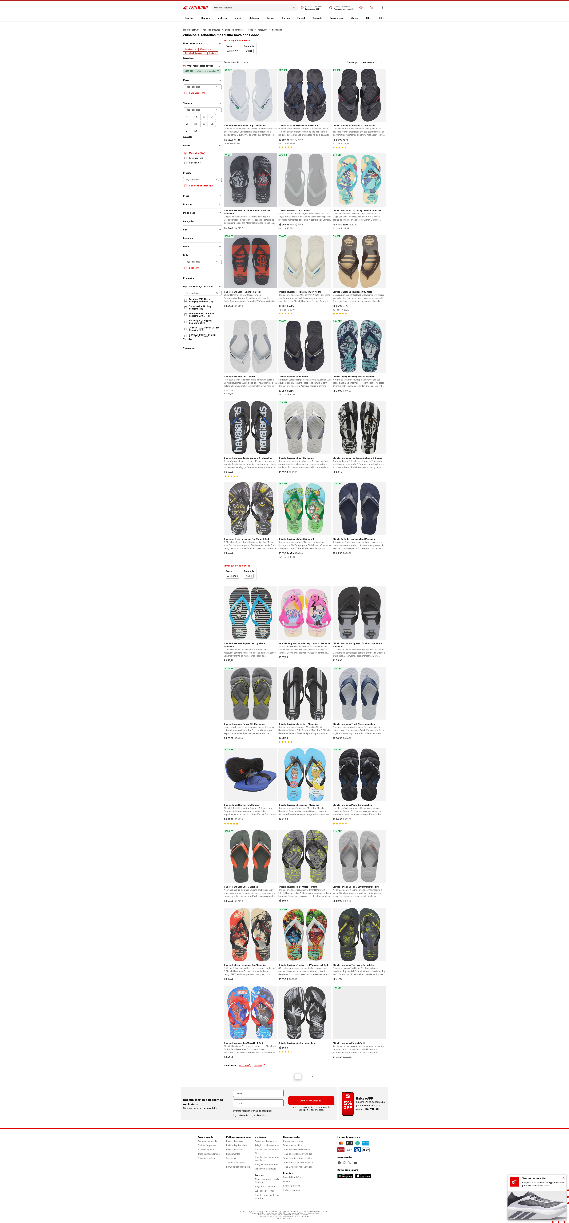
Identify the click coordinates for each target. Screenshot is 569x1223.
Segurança (231, 1158)
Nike (368, 18)
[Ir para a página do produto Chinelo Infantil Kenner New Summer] (250, 774)
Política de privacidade (236, 1145)
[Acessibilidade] (382, 7)
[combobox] (252, 7)
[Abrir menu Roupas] (276, 18)
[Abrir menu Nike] (373, 18)
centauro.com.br (191, 30)
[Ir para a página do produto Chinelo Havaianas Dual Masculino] (250, 856)
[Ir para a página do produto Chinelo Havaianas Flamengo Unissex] (250, 261)
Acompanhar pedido (207, 1141)
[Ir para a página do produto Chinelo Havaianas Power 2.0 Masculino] (359, 774)
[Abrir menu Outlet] (387, 18)
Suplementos (336, 18)
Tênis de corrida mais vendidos (297, 1154)
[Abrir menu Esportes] (196, 18)
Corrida (286, 18)
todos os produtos (211, 30)
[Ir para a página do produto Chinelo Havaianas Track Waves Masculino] (359, 693)
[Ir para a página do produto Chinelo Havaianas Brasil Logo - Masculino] (250, 95)
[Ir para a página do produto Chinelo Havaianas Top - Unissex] (305, 180)
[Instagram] (344, 1163)
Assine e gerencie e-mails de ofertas (267, 1180)
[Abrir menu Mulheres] (229, 18)
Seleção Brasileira (291, 1186)
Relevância (368, 62)
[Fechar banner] (563, 1177)
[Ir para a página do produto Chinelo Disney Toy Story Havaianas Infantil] (359, 346)
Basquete (317, 18)
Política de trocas (234, 1149)
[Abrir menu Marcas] (360, 18)
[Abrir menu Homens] (212, 18)
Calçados (254, 18)
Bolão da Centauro (292, 1190)
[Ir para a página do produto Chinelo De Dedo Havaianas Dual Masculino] (359, 508)
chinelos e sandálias (234, 30)
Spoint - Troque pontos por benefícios (267, 1196)
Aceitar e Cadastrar (311, 1100)
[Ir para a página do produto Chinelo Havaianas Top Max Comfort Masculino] (359, 856)
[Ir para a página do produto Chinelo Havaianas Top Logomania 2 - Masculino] (250, 427)
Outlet (381, 18)
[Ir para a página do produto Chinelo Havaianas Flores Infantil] (359, 1012)
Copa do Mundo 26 (292, 1177)
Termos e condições (235, 1162)
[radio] (187, 117)
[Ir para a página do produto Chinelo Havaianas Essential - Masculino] (305, 693)
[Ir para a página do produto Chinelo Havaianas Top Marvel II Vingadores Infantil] (305, 934)
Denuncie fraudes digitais (238, 1167)
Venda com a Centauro (265, 1169)
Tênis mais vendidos (292, 1145)
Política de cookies (234, 1141)
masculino (262, 30)
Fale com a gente (206, 1149)
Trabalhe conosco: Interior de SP (267, 1151)
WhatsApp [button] (243, 1066)
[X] (350, 1163)
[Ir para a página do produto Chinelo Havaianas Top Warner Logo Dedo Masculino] (250, 613)
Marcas (354, 18)
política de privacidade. (314, 1110)
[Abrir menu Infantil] (244, 18)
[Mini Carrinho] (371, 7)
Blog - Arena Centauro (265, 1186)
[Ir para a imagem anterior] (227, 95)
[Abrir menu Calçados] (261, 18)
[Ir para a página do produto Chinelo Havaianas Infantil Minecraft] (305, 508)
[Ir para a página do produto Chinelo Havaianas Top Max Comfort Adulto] (305, 261)
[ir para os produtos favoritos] (361, 7)
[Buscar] (294, 8)
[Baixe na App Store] (363, 1176)
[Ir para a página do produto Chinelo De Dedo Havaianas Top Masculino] (250, 934)
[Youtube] (355, 1163)
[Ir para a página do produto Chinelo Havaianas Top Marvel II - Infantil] (250, 1012)
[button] (202, 66)
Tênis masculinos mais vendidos (298, 1162)
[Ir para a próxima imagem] (273, 95)
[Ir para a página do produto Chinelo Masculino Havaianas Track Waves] (359, 95)
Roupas (270, 18)
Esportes (189, 18)
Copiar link (258, 1066)
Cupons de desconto (264, 1191)
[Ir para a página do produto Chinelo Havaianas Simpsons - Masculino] (305, 774)
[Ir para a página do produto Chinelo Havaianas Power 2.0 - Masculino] (250, 693)
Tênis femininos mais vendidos (297, 1158)
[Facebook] (339, 1163)
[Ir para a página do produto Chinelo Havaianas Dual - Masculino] (305, 427)
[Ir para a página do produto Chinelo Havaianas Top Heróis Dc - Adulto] (359, 934)
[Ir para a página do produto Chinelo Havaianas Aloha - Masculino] (305, 1012)
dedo (250, 30)
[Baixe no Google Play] (345, 1176)
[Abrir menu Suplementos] (345, 18)
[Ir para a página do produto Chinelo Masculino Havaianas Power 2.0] (305, 95)
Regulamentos (233, 1154)
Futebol (301, 18)
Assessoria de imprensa (266, 1141)
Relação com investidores (267, 1145)
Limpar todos (188, 58)
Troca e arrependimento (209, 1154)
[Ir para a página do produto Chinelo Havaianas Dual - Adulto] (250, 346)
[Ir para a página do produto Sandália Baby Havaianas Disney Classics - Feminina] (305, 613)
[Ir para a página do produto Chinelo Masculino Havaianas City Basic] (359, 261)
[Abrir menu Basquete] (324, 18)
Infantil (238, 18)
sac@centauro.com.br (284, 1218)
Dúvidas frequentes (207, 1145)
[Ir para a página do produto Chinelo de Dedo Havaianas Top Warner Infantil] (250, 508)
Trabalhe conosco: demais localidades (267, 1158)
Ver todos (187, 137)
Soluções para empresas (266, 1164)
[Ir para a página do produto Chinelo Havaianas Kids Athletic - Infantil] (305, 856)
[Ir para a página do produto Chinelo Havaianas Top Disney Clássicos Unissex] (359, 180)
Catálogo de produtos (293, 1141)
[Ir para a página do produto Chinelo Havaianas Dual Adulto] (305, 346)
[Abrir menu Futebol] (307, 18)
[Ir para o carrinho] (371, 7)
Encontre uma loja (206, 1158)
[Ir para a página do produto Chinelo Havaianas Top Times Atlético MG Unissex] (359, 427)
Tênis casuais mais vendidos (296, 1149)
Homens (205, 18)
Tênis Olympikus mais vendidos (297, 1167)
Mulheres (222, 18)
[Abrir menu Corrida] (292, 18)
